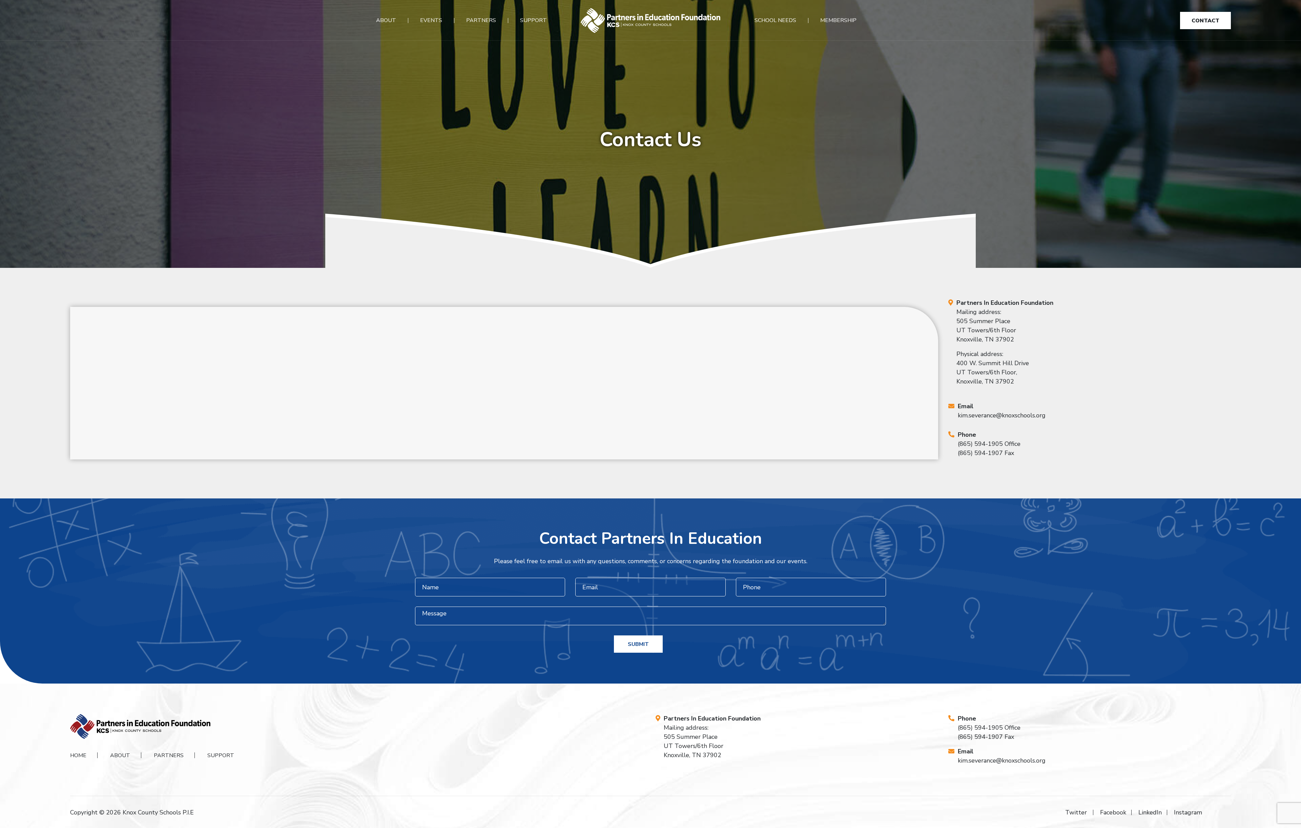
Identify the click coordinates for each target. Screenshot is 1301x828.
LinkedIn (1150, 812)
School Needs (775, 20)
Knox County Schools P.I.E (158, 812)
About (386, 20)
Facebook (1113, 812)
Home (78, 755)
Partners (481, 20)
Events (431, 20)
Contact (1205, 20)
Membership (838, 20)
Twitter (1076, 812)
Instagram (1188, 812)
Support (533, 20)
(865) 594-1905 (980, 444)
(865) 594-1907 (980, 453)
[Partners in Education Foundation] (651, 20)
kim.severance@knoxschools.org (1002, 415)
